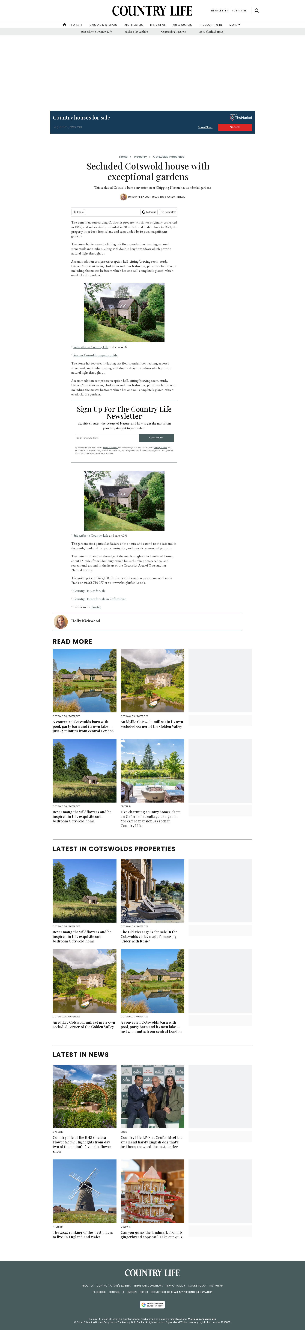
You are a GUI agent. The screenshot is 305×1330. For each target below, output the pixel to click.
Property (76, 25)
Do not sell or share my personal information (182, 1292)
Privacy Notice (160, 447)
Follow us (151, 211)
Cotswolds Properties (168, 157)
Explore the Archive (137, 31)
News (182, 196)
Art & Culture (182, 25)
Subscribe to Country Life (96, 31)
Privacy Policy (175, 1285)
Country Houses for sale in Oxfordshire (99, 599)
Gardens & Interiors (104, 25)
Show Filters (205, 127)
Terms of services (110, 447)
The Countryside (211, 25)
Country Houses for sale (89, 591)
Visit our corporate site (202, 1319)
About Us (88, 1285)
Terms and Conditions (148, 1285)
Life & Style (158, 25)
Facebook (99, 1292)
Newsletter (170, 211)
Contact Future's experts (114, 1285)
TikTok (143, 1292)
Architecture (133, 25)
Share (80, 211)
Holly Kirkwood (140, 196)
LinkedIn (132, 1292)
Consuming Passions (174, 31)
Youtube (114, 1292)
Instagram (216, 1285)
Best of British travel (211, 31)
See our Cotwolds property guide (95, 355)
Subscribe (239, 10)
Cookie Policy (197, 1285)
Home (123, 157)
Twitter (96, 607)
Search (235, 127)
